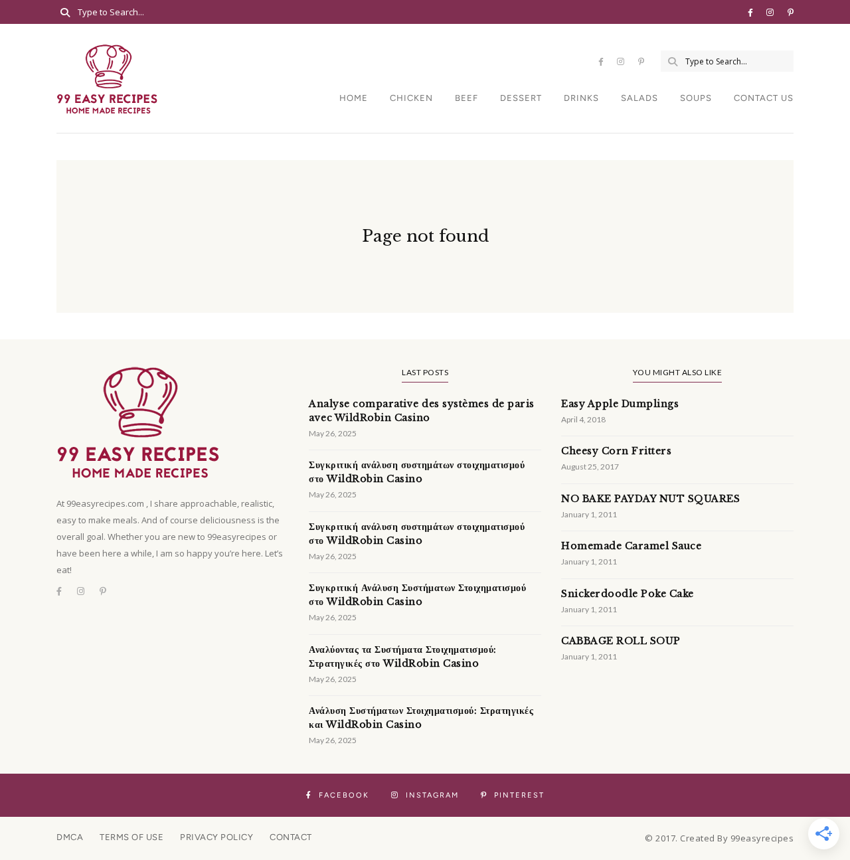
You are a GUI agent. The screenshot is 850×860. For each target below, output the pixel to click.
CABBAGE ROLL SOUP (621, 641)
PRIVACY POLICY (216, 837)
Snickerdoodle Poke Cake (627, 594)
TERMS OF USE (131, 837)
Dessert (521, 98)
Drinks (581, 98)
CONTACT (291, 837)
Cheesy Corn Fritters (616, 451)
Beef (466, 98)
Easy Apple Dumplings (620, 404)
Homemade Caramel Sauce (631, 546)
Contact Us (764, 98)
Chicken (411, 98)
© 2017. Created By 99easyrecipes (719, 838)
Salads (639, 98)
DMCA (69, 837)
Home (353, 98)
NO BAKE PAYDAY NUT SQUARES (650, 499)
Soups (696, 98)
